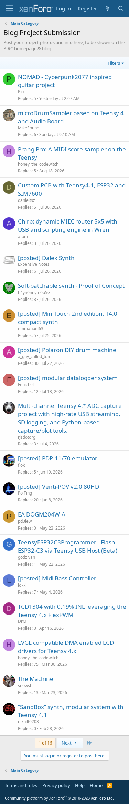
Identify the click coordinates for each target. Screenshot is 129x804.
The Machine (35, 679)
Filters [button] (114, 63)
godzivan (26, 557)
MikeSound (28, 128)
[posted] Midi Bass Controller (57, 578)
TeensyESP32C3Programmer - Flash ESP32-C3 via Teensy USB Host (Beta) (67, 546)
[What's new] (107, 8)
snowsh (25, 685)
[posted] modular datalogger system (68, 378)
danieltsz (26, 200)
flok (21, 465)
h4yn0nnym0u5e (34, 292)
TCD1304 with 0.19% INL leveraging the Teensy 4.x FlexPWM (72, 610)
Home (96, 785)
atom (23, 236)
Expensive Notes (34, 264)
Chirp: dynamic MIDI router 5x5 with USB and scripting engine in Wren (67, 225)
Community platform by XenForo (59, 798)
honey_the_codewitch (38, 164)
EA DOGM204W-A (41, 514)
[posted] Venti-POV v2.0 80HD (58, 486)
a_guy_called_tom (34, 356)
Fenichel (26, 385)
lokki (22, 585)
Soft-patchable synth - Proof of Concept (71, 286)
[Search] (121, 8)
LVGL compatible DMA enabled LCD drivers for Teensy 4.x (66, 647)
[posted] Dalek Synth (46, 258)
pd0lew (25, 521)
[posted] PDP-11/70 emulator (57, 458)
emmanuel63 (30, 329)
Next (67, 743)
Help (80, 785)
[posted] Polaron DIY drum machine (67, 350)
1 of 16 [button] (45, 743)
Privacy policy (56, 785)
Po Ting (25, 493)
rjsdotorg (26, 437)
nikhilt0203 (28, 722)
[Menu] (9, 8)
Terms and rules (21, 785)
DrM (22, 621)
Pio (21, 92)
